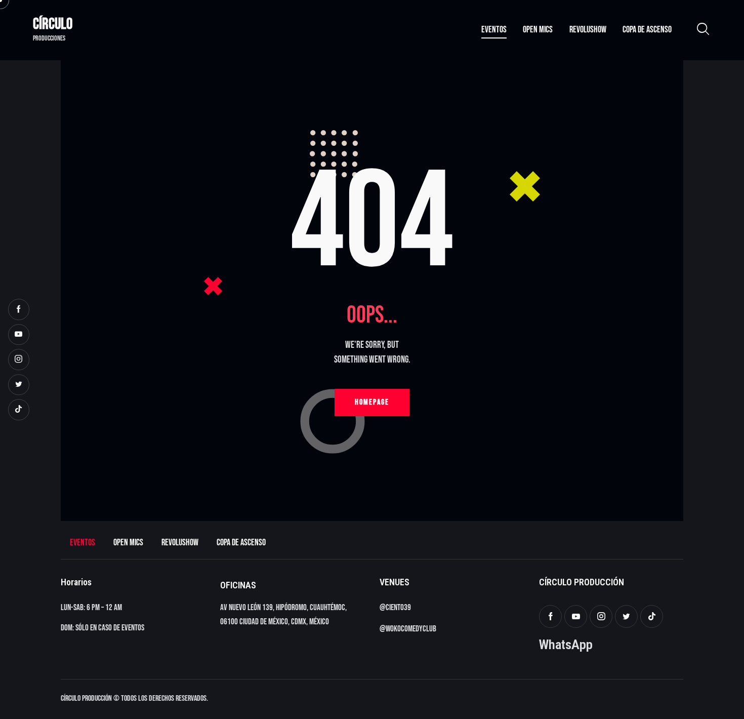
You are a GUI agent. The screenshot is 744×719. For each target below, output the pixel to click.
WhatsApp (566, 644)
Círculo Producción (86, 698)
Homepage (372, 402)
